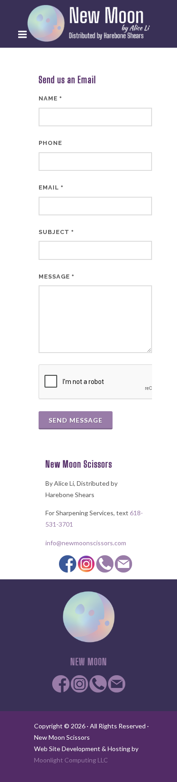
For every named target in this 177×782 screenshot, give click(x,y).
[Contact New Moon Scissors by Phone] (104, 563)
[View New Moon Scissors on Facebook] (67, 563)
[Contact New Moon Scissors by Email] (123, 563)
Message (56, 276)
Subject (56, 232)
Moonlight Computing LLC (71, 760)
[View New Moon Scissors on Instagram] (86, 563)
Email (51, 187)
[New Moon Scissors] (88, 23)
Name (50, 98)
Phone (50, 142)
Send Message (76, 420)
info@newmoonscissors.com (85, 543)
